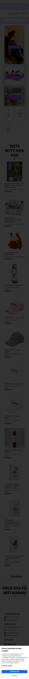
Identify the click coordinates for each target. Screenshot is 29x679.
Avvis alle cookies (7, 666)
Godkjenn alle (14, 671)
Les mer (14, 675)
